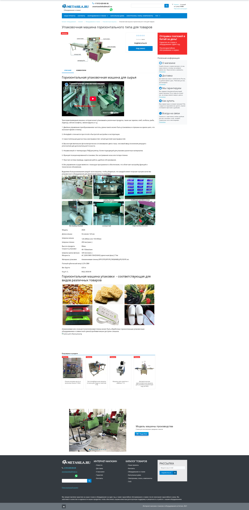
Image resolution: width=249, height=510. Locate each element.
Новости (99, 465)
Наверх (64, 506)
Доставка (99, 468)
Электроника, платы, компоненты (140, 478)
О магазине (100, 472)
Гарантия (99, 475)
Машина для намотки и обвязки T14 (120, 382)
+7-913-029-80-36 (102, 3)
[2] (138, 35)
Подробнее (162, 72)
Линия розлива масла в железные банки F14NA (73, 382)
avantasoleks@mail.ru (102, 6)
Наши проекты (133, 465)
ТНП (129, 481)
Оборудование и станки (136, 472)
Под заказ (140, 48)
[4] (142, 35)
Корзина (176, 4)
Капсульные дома (134, 475)
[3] (140, 35)
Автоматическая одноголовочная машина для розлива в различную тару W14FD (144, 383)
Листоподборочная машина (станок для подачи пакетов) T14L (96, 383)
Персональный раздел (180, 9)
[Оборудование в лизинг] (76, 6)
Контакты (99, 478)
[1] (137, 35)
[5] (144, 35)
